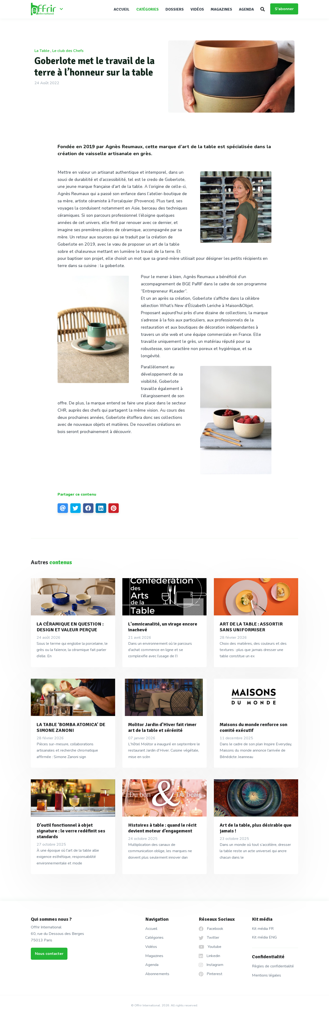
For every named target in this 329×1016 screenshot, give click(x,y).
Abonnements (157, 974)
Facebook (214, 928)
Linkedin (212, 955)
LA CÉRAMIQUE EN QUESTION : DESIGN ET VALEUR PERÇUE (70, 627)
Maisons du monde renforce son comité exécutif (253, 727)
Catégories (147, 9)
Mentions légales (266, 975)
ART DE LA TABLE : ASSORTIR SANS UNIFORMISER (251, 627)
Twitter (212, 937)
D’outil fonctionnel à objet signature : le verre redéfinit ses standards (71, 831)
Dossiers (174, 9)
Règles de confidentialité (273, 966)
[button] (262, 9)
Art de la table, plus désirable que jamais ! (255, 828)
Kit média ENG (264, 937)
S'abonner (284, 9)
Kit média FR (263, 928)
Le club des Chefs (68, 50)
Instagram (214, 964)
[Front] (49, 9)
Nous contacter (49, 953)
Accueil (122, 9)
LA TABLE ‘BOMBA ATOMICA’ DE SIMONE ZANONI (71, 727)
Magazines (221, 9)
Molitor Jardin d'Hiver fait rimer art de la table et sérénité (162, 727)
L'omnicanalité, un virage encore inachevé (162, 627)
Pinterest (214, 974)
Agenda (246, 9)
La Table (41, 50)
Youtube (214, 946)
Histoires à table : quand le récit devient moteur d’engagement (162, 828)
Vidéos (197, 9)
